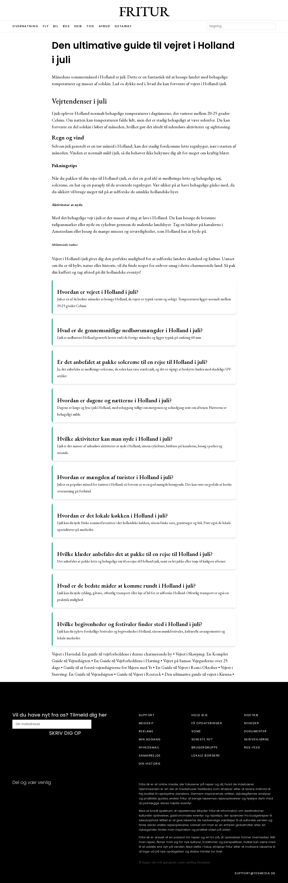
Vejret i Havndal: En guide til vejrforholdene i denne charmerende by (112, 654)
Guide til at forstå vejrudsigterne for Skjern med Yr (107, 667)
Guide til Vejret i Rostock (139, 674)
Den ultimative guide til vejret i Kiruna (198, 674)
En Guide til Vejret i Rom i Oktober (186, 667)
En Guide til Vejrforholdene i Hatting (127, 661)
